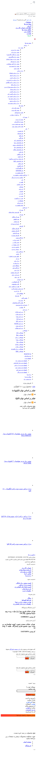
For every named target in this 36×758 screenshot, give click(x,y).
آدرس (29, 26)
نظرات (29, 33)
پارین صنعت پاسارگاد (15, 649)
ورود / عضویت (30, 694)
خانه (33, 386)
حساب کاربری (26, 568)
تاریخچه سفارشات (25, 570)
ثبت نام (15, 20)
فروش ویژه (27, 383)
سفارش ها (27, 24)
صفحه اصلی (27, 742)
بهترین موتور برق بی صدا (23, 602)
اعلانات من (27, 31)
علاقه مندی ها (26, 30)
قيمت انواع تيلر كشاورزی (22, 587)
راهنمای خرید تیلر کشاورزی (22, 604)
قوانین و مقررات (25, 572)
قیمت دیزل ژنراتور (25, 585)
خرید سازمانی (26, 589)
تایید (27, 658)
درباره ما (28, 575)
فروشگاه (28, 746)
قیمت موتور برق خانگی (23, 583)
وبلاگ (29, 598)
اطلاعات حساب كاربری (23, 28)
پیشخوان (28, 22)
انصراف (32, 658)
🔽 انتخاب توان (29, 394)
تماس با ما (27, 574)
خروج (29, 35)
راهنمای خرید (26, 591)
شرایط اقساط (26, 600)
